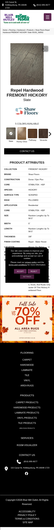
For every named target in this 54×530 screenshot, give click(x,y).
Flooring (12, 30)
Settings (27, 277)
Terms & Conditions (27, 519)
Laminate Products (27, 413)
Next (50, 132)
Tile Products (27, 423)
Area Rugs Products (27, 428)
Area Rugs (27, 385)
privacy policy (31, 262)
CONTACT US (27, 455)
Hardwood (21, 30)
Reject (34, 271)
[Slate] (11, 133)
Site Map (28, 522)
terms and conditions (18, 265)
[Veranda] (43, 133)
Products (30, 30)
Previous (4, 132)
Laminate (27, 370)
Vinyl (27, 380)
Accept (20, 271)
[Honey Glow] (21, 133)
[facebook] (27, 473)
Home (5, 30)
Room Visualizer (27, 445)
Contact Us (27, 151)
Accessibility (27, 511)
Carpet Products (27, 402)
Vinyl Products (27, 418)
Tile (27, 375)
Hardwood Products (27, 407)
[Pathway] (32, 133)
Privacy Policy (27, 515)
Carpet (27, 360)
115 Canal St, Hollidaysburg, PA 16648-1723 (16, 5)
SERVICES (27, 438)
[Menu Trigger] (47, 17)
